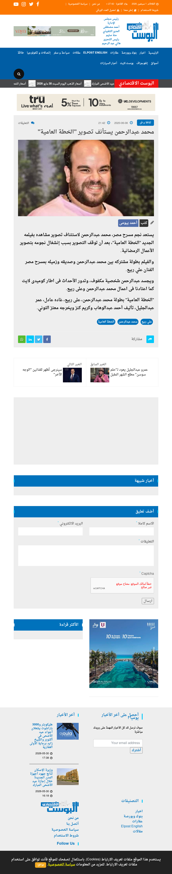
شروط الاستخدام (149, 10)
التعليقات (23, 123)
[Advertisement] (86, 431)
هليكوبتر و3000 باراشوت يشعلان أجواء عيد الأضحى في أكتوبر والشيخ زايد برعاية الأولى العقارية (41, 736)
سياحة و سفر (62, 52)
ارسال (147, 601)
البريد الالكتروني (70, 524)
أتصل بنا (72, 823)
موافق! (40, 865)
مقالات (76, 52)
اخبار (142, 52)
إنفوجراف (142, 63)
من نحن (96, 4)
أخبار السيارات (108, 63)
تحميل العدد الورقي (106, 10)
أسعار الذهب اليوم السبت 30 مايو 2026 (72, 83)
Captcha (146, 574)
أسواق (154, 63)
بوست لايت (126, 63)
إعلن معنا (128, 10)
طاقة (21, 52)
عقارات (114, 52)
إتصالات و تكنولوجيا (39, 52)
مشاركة (136, 339)
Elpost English (95, 52)
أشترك (136, 750)
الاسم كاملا (145, 524)
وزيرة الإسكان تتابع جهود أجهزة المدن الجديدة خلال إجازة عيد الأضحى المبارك (41, 777)
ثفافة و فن (145, 122)
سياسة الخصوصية (77, 4)
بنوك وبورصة (129, 52)
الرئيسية (153, 52)
